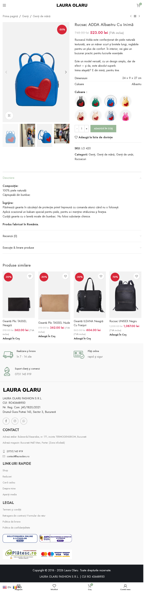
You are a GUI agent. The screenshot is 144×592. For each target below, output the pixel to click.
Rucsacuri (80, 159)
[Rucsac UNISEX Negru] (125, 294)
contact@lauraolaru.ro (18, 456)
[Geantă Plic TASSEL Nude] (54, 295)
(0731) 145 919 (15, 451)
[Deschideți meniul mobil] (4, 5)
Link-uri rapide (17, 463)
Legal (8, 502)
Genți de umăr (124, 154)
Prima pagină (10, 16)
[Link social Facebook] (6, 421)
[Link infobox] (36, 355)
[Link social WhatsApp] (23, 421)
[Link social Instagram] (14, 421)
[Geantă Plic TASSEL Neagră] (19, 294)
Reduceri (7, 476)
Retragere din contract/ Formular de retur (24, 515)
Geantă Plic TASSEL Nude (54, 323)
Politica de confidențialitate (16, 527)
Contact (11, 430)
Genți (25, 16)
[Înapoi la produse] (135, 16)
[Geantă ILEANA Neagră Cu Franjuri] (90, 294)
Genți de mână (41, 16)
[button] (6, 72)
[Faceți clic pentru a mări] (9, 115)
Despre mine (9, 488)
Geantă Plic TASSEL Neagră (15, 323)
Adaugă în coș (103, 128)
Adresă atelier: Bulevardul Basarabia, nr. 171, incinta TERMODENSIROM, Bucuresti (44, 436)
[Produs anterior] (131, 16)
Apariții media (10, 494)
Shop (5, 470)
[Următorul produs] (139, 16)
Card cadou (9, 482)
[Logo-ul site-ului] (72, 5)
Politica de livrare (11, 521)
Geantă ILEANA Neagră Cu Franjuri (88, 323)
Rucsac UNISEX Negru (123, 321)
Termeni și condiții (12, 509)
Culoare (80, 92)
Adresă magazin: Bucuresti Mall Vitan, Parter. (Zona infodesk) (34, 442)
